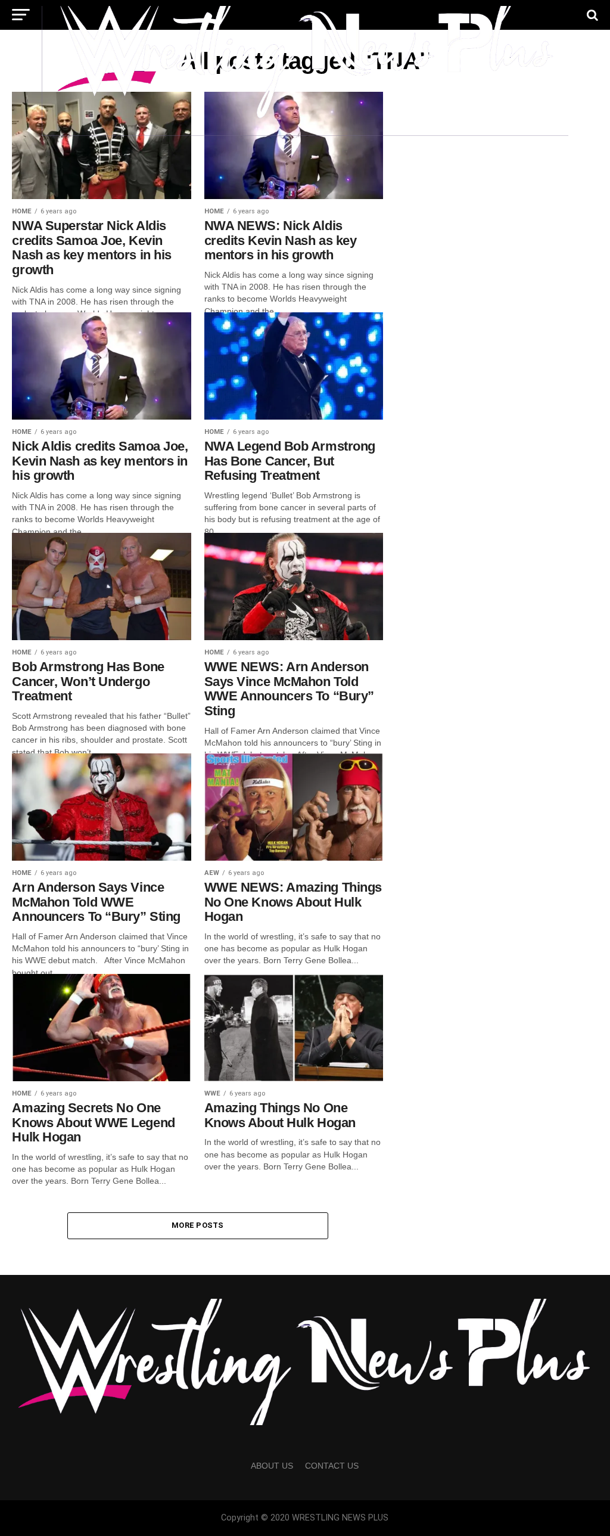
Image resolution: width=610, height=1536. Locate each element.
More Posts (198, 1225)
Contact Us (332, 1465)
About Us (272, 1465)
